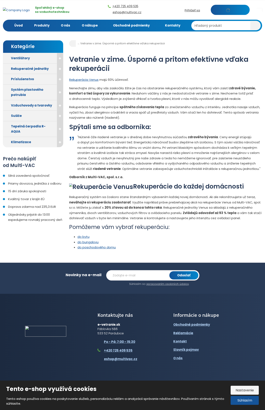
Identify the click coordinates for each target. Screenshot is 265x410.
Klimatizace (21, 142)
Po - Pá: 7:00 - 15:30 (119, 342)
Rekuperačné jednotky (30, 69)
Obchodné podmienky (131, 25)
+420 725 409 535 (118, 350)
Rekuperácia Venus (84, 79)
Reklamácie (183, 333)
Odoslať (183, 275)
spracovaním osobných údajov (167, 284)
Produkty (41, 25)
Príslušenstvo (22, 79)
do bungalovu (88, 242)
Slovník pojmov (186, 349)
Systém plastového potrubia (27, 92)
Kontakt (180, 341)
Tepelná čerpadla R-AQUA (28, 129)
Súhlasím (244, 400)
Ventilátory (20, 58)
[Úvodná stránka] (16, 9)
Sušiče (16, 116)
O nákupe (90, 25)
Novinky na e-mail (83, 274)
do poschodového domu (96, 247)
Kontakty (172, 25)
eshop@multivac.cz (120, 359)
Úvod (18, 25)
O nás (65, 25)
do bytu (83, 237)
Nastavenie (245, 390)
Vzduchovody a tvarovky (31, 105)
